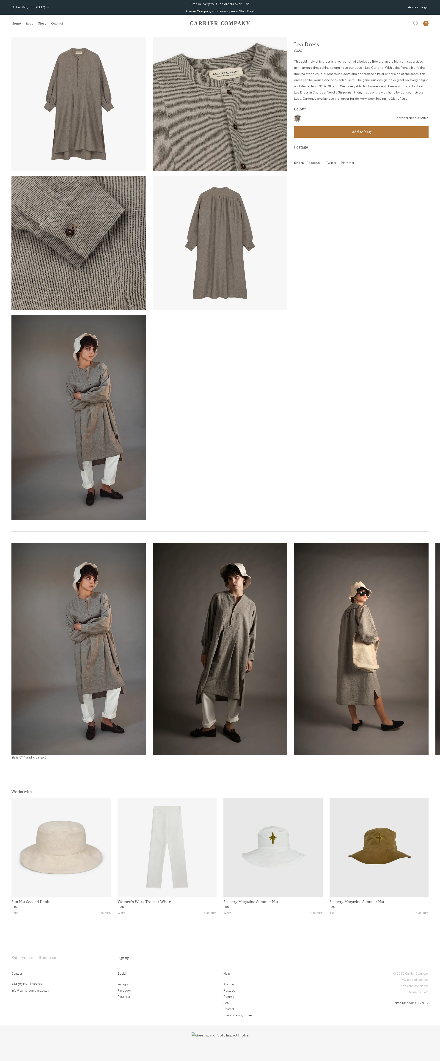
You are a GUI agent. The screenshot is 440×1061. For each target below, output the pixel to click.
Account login (418, 7)
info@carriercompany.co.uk (30, 990)
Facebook (314, 163)
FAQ (226, 1003)
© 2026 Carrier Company (411, 973)
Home (16, 23)
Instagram (124, 984)
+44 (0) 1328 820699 (26, 984)
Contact (57, 23)
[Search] (416, 23)
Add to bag (361, 131)
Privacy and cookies (415, 980)
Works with (21, 791)
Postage (301, 147)
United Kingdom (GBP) (28, 7)
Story (42, 23)
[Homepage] (220, 23)
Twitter (331, 163)
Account (229, 984)
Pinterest (347, 163)
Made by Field (419, 992)
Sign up (123, 958)
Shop (29, 23)
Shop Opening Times (238, 1015)
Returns (228, 996)
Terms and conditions (414, 986)
